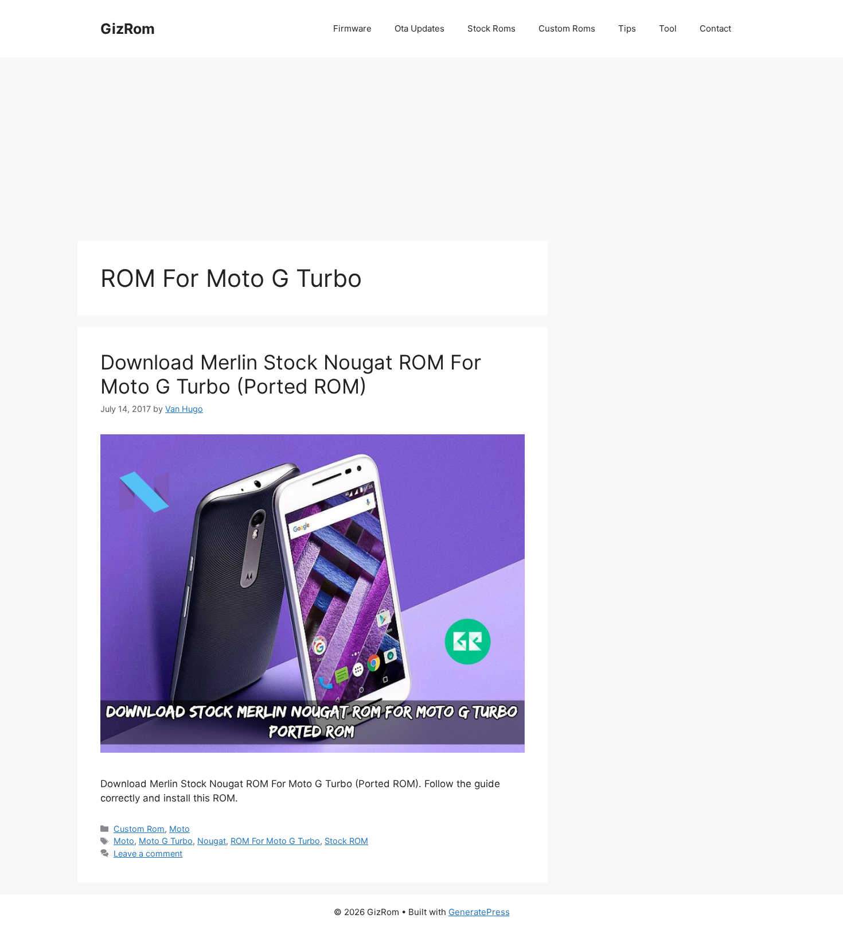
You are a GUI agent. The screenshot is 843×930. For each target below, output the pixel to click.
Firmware (352, 28)
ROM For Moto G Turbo (275, 841)
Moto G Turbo (166, 841)
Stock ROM (346, 841)
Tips (627, 28)
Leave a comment (148, 853)
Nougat (211, 841)
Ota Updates (419, 28)
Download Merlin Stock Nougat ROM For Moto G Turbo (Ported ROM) (290, 374)
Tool (668, 28)
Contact (715, 28)
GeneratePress (479, 911)
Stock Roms (491, 28)
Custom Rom (139, 829)
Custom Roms (566, 28)
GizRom (127, 28)
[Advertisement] (421, 143)
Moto (179, 829)
